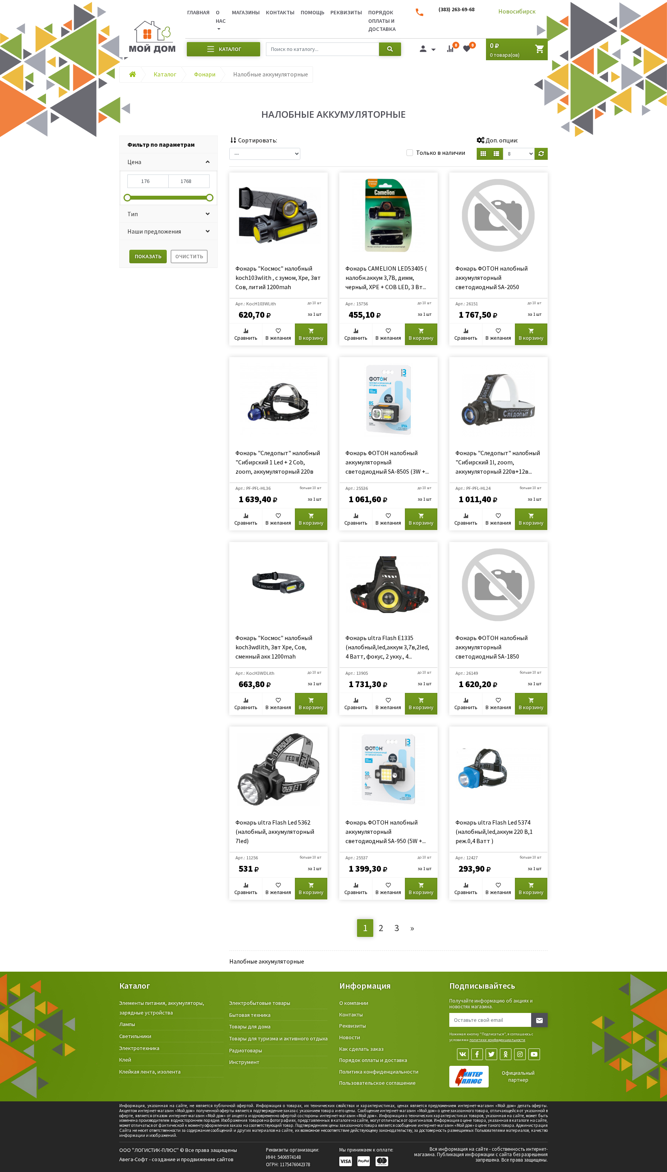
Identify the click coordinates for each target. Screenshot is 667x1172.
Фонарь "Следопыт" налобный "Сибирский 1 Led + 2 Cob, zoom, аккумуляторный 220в (277, 462)
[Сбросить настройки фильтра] (541, 154)
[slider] (127, 198)
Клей (125, 1059)
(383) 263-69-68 (456, 9)
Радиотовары (245, 1050)
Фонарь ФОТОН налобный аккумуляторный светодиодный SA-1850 (491, 647)
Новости (349, 1037)
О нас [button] (221, 16)
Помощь (312, 12)
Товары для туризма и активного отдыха (278, 1038)
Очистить (189, 256)
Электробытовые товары (259, 1002)
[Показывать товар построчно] (496, 154)
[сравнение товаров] (450, 50)
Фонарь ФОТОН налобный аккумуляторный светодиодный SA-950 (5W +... (385, 831)
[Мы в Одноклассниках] (505, 1054)
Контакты (280, 12)
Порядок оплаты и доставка (382, 20)
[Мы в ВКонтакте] (463, 1054)
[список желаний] (466, 50)
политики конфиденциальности (497, 1039)
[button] (168, 162)
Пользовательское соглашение (377, 1082)
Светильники (135, 1036)
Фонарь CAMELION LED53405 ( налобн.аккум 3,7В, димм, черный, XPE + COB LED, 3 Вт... (386, 277)
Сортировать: (257, 140)
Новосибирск (516, 11)
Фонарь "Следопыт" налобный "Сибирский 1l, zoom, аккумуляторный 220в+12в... (497, 462)
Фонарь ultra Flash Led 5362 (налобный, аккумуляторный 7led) (274, 831)
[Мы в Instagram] (520, 1054)
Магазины (246, 12)
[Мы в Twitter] (491, 1054)
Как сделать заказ (361, 1048)
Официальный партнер (518, 1076)
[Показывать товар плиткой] (483, 154)
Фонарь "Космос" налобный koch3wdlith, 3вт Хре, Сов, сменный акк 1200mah (273, 647)
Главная (198, 12)
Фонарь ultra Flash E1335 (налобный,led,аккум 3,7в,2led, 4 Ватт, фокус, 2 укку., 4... (387, 647)
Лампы (127, 1024)
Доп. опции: (501, 140)
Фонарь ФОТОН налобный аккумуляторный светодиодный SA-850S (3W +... (387, 462)
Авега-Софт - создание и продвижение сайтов (176, 1159)
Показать (148, 256)
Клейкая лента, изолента (150, 1071)
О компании (353, 1002)
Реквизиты (346, 12)
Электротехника (139, 1048)
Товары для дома (250, 1026)
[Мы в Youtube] (534, 1054)
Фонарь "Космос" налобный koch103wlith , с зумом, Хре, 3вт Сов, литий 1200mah (278, 277)
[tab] (168, 144)
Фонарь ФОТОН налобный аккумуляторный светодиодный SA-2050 (491, 277)
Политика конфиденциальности (378, 1071)
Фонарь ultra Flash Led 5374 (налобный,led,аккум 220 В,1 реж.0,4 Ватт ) (494, 831)
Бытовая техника (250, 1014)
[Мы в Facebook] (477, 1054)
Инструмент (244, 1062)
